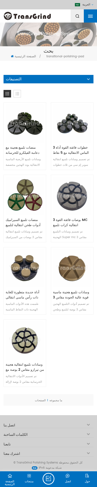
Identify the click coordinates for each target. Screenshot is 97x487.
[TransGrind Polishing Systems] (39, 14)
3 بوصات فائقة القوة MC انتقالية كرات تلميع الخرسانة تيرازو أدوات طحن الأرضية (70, 222)
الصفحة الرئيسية (25, 56)
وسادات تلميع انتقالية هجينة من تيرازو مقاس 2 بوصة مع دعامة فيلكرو (25, 367)
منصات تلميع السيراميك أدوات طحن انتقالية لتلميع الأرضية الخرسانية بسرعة (23, 222)
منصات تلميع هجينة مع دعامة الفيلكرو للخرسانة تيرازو (22, 150)
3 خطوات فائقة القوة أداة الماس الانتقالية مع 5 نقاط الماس (71, 150)
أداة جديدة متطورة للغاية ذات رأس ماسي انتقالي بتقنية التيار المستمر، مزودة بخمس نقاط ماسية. (24, 295)
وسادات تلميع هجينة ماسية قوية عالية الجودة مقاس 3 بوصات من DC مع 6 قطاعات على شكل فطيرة (71, 295)
